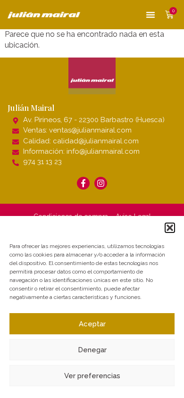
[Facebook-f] (83, 183)
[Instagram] (100, 183)
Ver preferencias (92, 376)
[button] (170, 227)
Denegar (92, 350)
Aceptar (92, 324)
